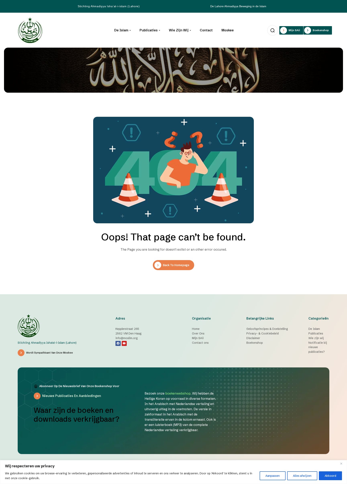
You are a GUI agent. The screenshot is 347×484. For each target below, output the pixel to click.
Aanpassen (272, 476)
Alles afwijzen (302, 476)
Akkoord (330, 476)
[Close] (342, 463)
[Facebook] (117, 343)
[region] (173, 472)
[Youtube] (124, 343)
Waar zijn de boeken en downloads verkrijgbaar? (76, 415)
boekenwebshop (178, 393)
